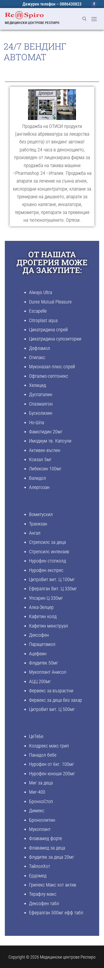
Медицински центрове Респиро (32, 23)
